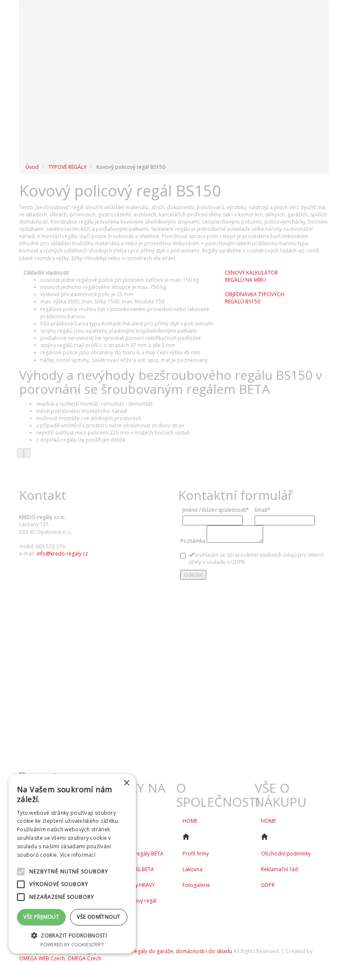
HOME (189, 821)
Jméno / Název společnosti (215, 509)
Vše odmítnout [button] (98, 916)
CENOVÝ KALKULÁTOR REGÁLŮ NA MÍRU (251, 276)
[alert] (72, 864)
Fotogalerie (196, 885)
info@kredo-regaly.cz (62, 553)
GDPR (268, 885)
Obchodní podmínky (286, 853)
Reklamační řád (279, 869)
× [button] (126, 783)
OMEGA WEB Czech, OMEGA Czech (60, 958)
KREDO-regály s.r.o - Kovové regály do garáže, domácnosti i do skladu (148, 951)
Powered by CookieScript (72, 944)
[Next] (27, 453)
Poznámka (192, 540)
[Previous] (20, 453)
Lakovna (192, 869)
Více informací (77, 854)
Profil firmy (195, 853)
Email (262, 509)
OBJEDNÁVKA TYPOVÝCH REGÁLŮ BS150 (254, 298)
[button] (72, 935)
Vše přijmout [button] (41, 916)
